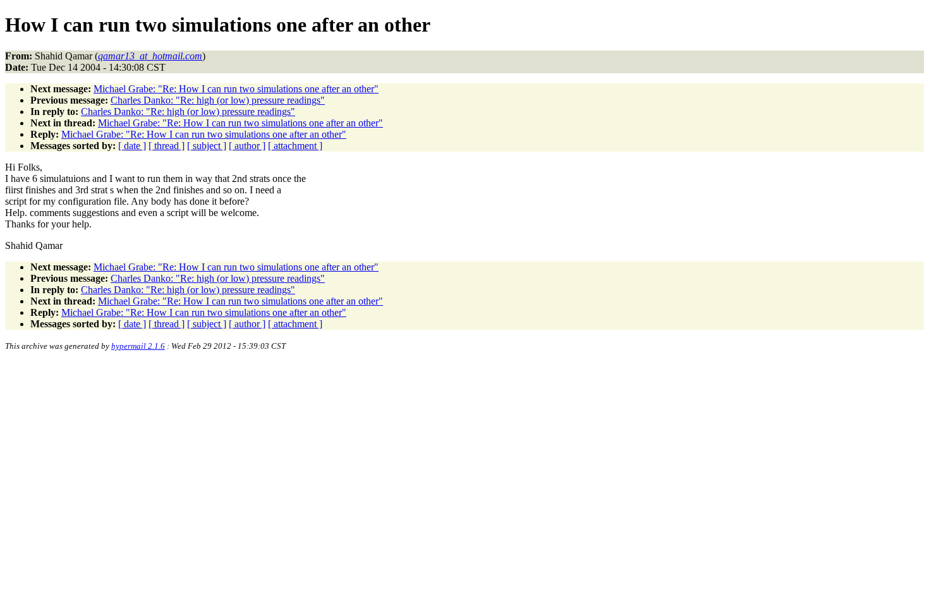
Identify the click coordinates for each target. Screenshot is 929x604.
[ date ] (132, 145)
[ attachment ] (295, 145)
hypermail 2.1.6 (138, 346)
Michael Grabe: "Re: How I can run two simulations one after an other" (236, 88)
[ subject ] (206, 145)
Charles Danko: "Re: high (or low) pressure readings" (218, 100)
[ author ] (247, 145)
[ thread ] (167, 145)
